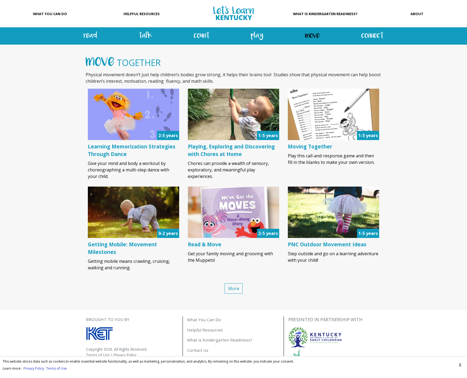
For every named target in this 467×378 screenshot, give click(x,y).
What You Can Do (50, 13)
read (90, 35)
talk (145, 35)
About (417, 13)
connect (372, 35)
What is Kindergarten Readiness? (325, 13)
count (201, 35)
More (233, 288)
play (257, 35)
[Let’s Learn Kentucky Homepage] (233, 14)
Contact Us (197, 350)
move (312, 35)
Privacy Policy (125, 354)
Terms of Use (98, 354)
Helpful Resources (142, 13)
